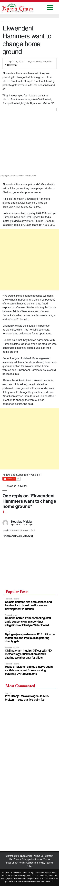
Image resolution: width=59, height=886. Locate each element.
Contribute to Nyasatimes (19, 855)
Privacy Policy (20, 859)
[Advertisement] (29, 259)
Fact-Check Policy (15, 862)
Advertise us (35, 859)
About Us (39, 855)
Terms (46, 859)
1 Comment (11, 65)
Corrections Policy (35, 862)
